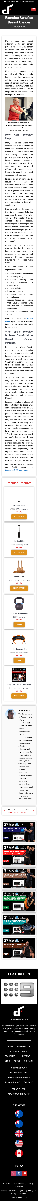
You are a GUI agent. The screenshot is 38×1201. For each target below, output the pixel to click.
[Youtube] (24, 1173)
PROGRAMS (10, 1056)
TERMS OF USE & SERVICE (19, 1077)
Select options (19, 588)
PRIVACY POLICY (12, 1082)
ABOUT (17, 1061)
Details (19, 625)
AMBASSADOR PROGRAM (19, 1094)
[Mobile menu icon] (33, 9)
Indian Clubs (19, 577)
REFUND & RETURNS (19, 1073)
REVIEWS (26, 1056)
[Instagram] (13, 1173)
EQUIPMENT (22, 1046)
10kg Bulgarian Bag (19, 649)
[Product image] (19, 496)
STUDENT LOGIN (19, 1089)
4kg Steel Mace (19, 506)
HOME (10, 1046)
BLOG (7, 1061)
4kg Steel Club (19, 541)
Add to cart (19, 517)
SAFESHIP (28, 1082)
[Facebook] (19, 1173)
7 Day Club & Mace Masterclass (19, 685)
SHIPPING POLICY (19, 1068)
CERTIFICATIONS (17, 1051)
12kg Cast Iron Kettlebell (19, 613)
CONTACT (28, 1061)
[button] (3, 989)
